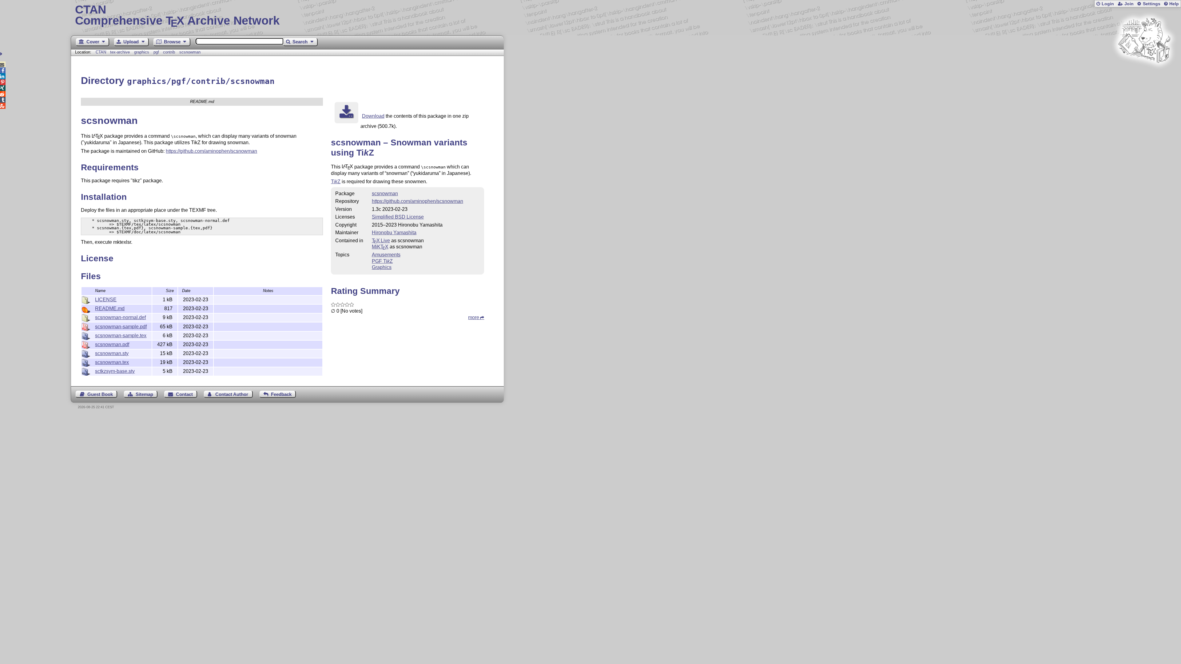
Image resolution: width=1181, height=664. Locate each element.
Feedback (281, 394)
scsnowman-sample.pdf (121, 326)
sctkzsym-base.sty (115, 371)
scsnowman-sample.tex (120, 335)
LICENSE (106, 299)
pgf (156, 52)
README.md (110, 308)
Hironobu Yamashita (394, 232)
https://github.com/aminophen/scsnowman (211, 151)
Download (373, 116)
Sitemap (144, 394)
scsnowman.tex (112, 362)
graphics (141, 52)
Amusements (386, 254)
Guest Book (100, 394)
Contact (184, 394)
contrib (169, 52)
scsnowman (190, 52)
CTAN (101, 52)
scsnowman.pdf (112, 344)
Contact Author (231, 394)
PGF (382, 261)
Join (1129, 4)
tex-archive (120, 52)
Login (1108, 4)
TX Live (381, 240)
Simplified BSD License (398, 216)
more (473, 317)
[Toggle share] (2, 54)
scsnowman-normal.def (120, 317)
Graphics (382, 267)
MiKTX (380, 246)
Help (1174, 4)
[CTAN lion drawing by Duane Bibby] (1144, 74)
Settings (1151, 4)
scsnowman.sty (112, 353)
